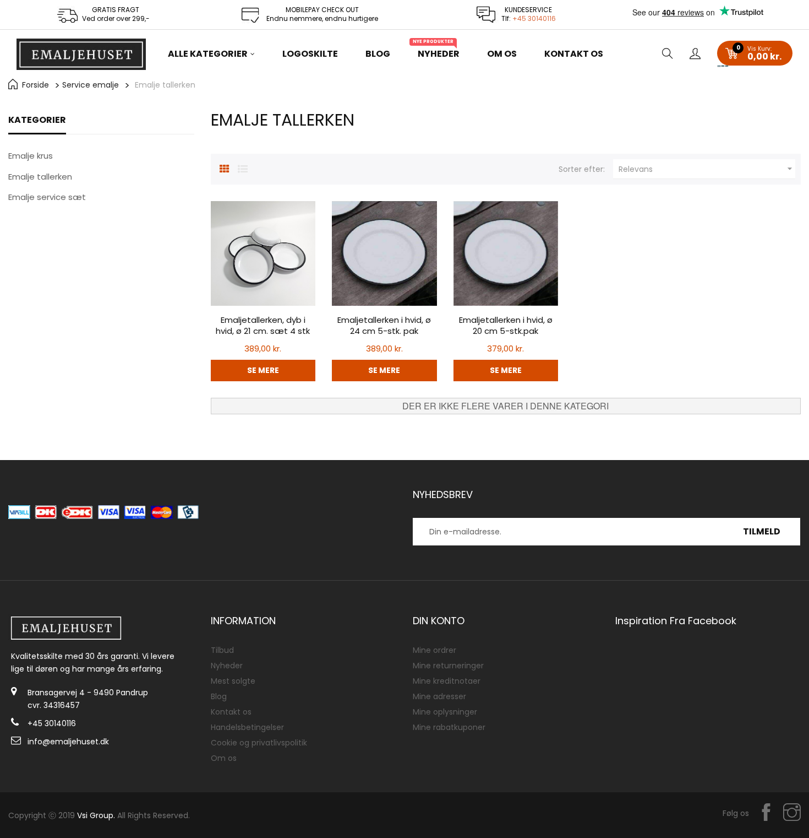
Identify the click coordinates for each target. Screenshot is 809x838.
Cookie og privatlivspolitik (259, 742)
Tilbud (222, 650)
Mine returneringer (448, 665)
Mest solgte (233, 680)
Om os (224, 758)
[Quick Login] (695, 54)
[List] (242, 167)
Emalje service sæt (47, 197)
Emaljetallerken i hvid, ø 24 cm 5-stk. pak (384, 325)
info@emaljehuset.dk (68, 741)
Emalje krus (30, 155)
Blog (219, 696)
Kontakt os (231, 711)
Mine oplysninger (445, 711)
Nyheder (227, 665)
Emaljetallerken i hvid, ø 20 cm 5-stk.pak (506, 325)
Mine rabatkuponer (449, 727)
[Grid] (224, 167)
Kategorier (37, 119)
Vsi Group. (96, 815)
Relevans (707, 169)
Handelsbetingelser (247, 727)
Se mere (263, 370)
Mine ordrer (434, 650)
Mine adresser (439, 696)
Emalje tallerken (40, 176)
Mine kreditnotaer (446, 680)
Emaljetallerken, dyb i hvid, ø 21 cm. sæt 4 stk (263, 325)
